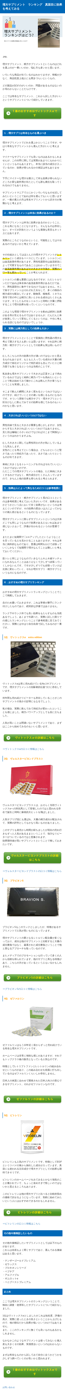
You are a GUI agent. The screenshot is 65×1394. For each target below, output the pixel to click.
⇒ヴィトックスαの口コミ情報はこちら (23, 749)
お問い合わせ (9, 1387)
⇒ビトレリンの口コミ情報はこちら (21, 1223)
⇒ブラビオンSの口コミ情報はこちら (22, 989)
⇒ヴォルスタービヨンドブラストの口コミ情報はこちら (32, 871)
